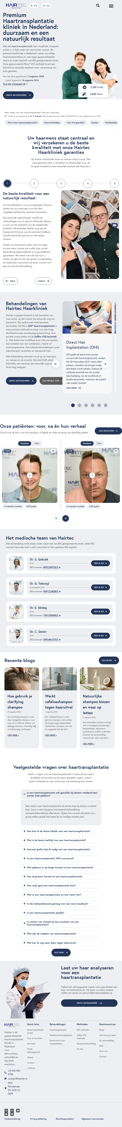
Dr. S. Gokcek (35, 116)
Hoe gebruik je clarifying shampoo (19, 702)
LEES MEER (71, 388)
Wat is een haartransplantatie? (22, 122)
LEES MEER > (13, 735)
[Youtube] (6, 1114)
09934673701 (50, 639)
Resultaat (25, 443)
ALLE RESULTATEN (106, 431)
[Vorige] (56, 518)
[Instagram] (6, 1110)
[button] (73, 405)
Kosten (95, 122)
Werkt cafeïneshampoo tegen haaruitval (59, 702)
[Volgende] (65, 518)
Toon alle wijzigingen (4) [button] (14, 84)
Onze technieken (52, 122)
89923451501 (50, 567)
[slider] (30, 475)
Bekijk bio (99, 563)
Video (36, 443)
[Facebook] (18, 1110)
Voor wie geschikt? (76, 122)
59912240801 (50, 591)
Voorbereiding (111, 122)
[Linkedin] (12, 1114)
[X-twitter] (12, 1110)
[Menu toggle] (111, 6)
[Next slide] (105, 364)
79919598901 (50, 615)
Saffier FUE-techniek (45, 336)
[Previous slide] (56, 364)
